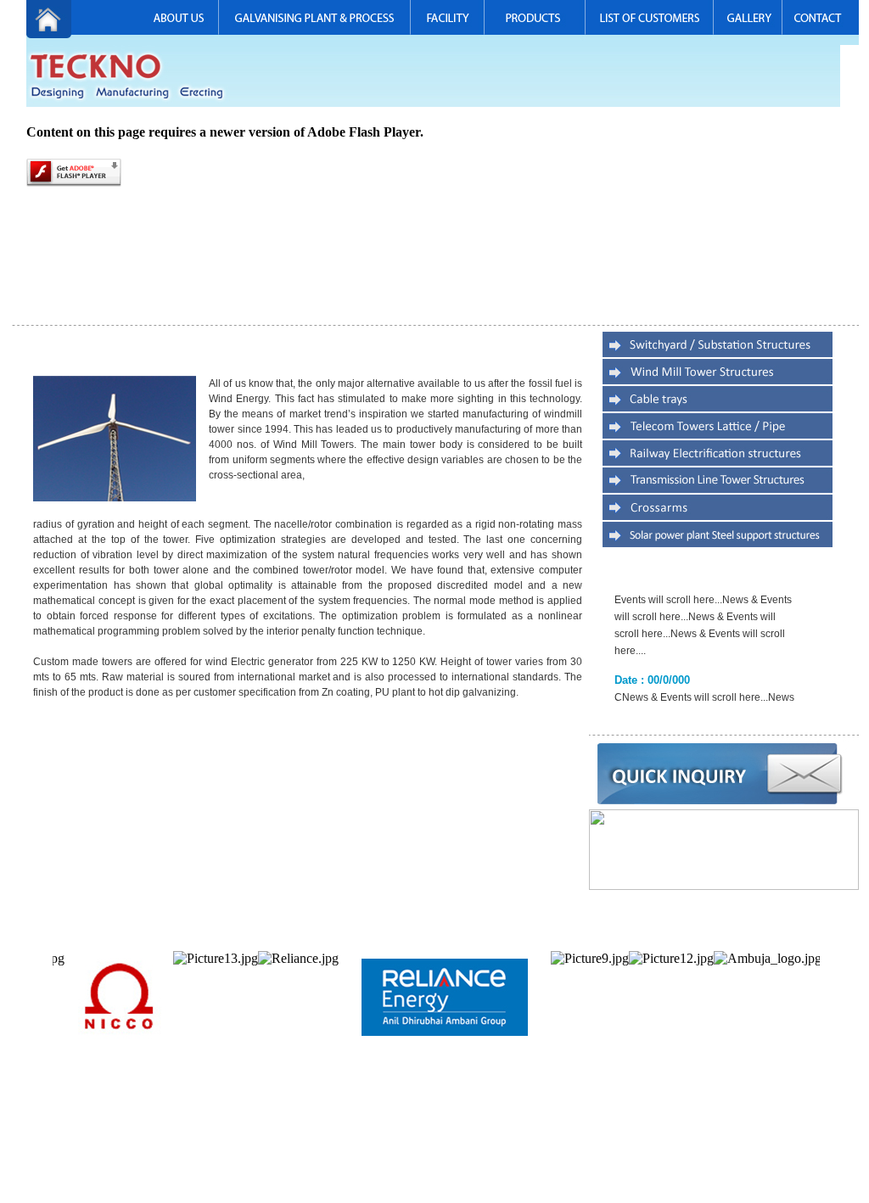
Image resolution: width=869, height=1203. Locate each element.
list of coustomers (507, 1131)
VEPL (847, 1131)
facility (412, 1131)
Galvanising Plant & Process (337, 1131)
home (221, 1131)
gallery (562, 1131)
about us (256, 1131)
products (449, 1131)
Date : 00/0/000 (652, 654)
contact (594, 1131)
